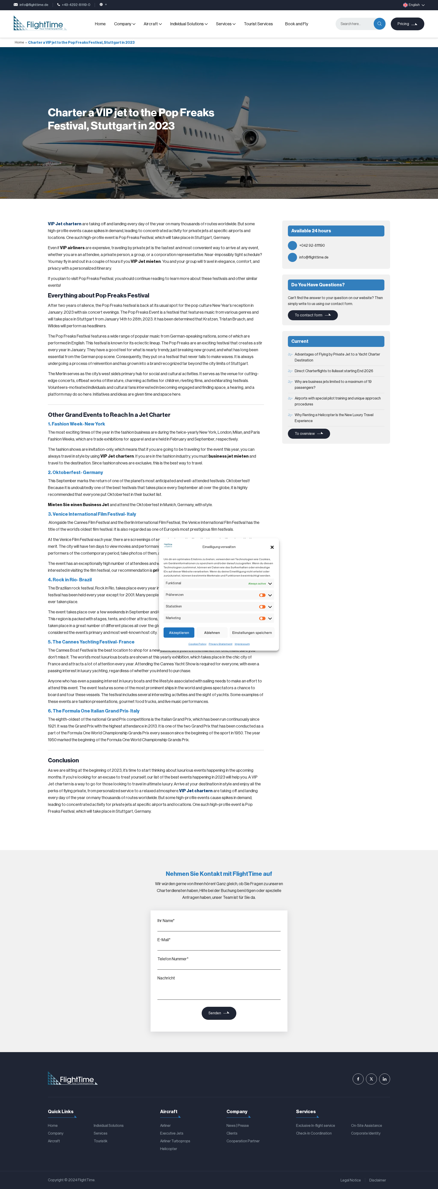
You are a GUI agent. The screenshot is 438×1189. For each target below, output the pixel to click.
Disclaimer (377, 1180)
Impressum (242, 644)
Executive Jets (171, 1133)
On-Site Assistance (366, 1126)
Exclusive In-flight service (315, 1126)
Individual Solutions (187, 24)
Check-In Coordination (314, 1133)
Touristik (100, 1141)
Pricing (403, 24)
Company (122, 24)
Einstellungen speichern (252, 632)
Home (100, 24)
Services (224, 24)
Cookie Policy (197, 644)
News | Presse (238, 1126)
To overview (305, 434)
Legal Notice (351, 1180)
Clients (232, 1133)
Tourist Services (258, 24)
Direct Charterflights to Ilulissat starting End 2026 (334, 371)
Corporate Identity (366, 1133)
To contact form (309, 315)
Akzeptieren (179, 632)
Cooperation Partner (243, 1141)
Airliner (165, 1126)
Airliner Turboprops (175, 1141)
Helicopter (168, 1149)
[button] (272, 547)
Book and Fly (296, 24)
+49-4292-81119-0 (76, 5)
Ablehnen (212, 632)
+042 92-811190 (312, 245)
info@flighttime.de (34, 5)
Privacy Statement (220, 644)
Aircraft (151, 24)
